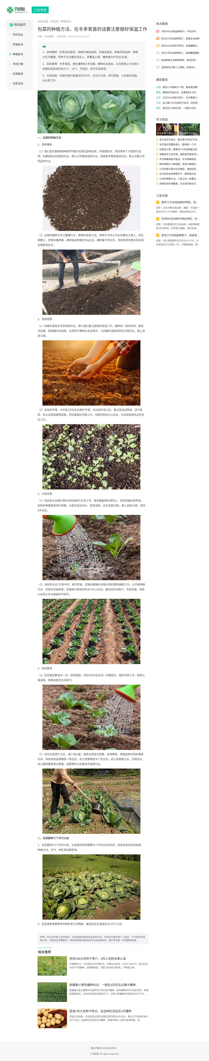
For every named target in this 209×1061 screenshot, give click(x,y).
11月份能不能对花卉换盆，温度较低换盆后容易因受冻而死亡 (179, 169)
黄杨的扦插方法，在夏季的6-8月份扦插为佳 (178, 92)
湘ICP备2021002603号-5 (104, 1048)
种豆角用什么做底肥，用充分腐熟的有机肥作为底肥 (179, 164)
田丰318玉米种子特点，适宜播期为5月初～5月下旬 (180, 45)
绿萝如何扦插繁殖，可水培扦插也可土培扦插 (179, 183)
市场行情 (18, 64)
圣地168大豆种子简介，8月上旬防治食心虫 (97, 958)
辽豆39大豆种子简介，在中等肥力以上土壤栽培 (178, 97)
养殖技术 (18, 44)
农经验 (54, 21)
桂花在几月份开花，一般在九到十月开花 (178, 108)
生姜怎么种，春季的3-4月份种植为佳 (178, 149)
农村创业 (18, 34)
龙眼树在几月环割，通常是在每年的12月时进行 (179, 154)
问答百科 (18, 83)
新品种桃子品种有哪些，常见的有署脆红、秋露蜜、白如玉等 (180, 60)
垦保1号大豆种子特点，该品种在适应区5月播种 (100, 1011)
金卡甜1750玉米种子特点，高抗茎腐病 (178, 103)
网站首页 (20, 24)
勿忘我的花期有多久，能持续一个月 (177, 144)
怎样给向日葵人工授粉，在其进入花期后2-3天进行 (180, 67)
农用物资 (18, 73)
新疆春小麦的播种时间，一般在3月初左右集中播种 (102, 985)
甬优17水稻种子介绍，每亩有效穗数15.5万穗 (178, 87)
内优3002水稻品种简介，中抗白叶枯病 (180, 31)
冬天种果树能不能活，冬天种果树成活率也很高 (179, 159)
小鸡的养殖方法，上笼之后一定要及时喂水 (179, 178)
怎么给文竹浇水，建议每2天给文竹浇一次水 (179, 139)
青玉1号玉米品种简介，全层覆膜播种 (180, 53)
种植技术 (18, 54)
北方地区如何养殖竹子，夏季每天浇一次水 (179, 174)
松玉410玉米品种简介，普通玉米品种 (180, 38)
